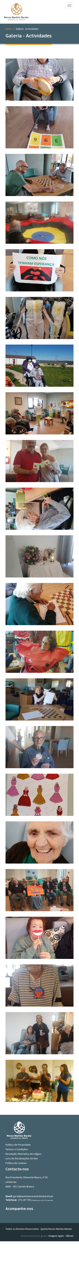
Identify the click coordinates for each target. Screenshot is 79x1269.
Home (9, 28)
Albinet (69, 1235)
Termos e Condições (17, 1149)
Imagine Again (56, 1235)
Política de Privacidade (18, 1144)
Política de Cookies (16, 1163)
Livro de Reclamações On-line (22, 1158)
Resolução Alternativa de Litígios (23, 1153)
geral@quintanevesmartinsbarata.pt (33, 1196)
